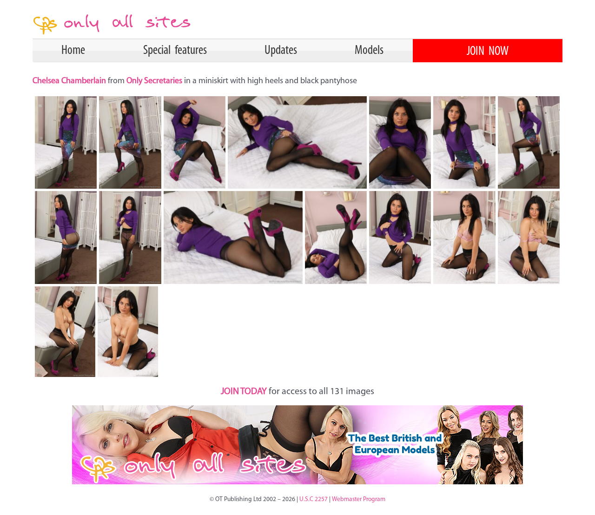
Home (73, 50)
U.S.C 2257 (313, 499)
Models (369, 50)
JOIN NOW (488, 51)
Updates (280, 50)
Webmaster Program (358, 499)
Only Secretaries (154, 81)
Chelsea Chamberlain (70, 81)
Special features (175, 50)
